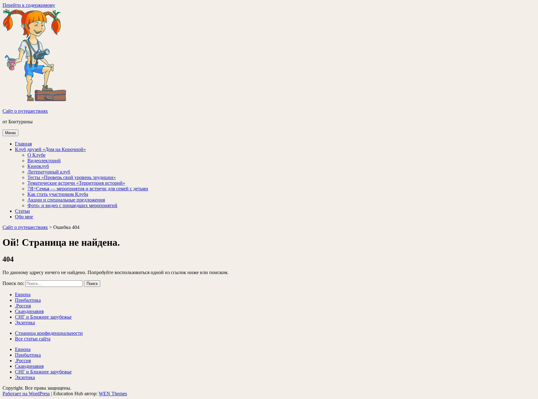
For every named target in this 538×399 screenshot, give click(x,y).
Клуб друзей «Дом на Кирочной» (50, 149)
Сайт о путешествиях (25, 111)
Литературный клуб (48, 171)
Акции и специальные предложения (66, 199)
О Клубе (36, 155)
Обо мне (24, 216)
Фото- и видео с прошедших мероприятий (72, 205)
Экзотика (25, 322)
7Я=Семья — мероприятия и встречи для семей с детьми (87, 188)
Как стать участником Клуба (57, 194)
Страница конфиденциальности (49, 333)
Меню (10, 133)
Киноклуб (38, 166)
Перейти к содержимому (28, 5)
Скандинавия (29, 311)
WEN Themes (113, 393)
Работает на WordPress (26, 393)
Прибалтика (28, 300)
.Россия (23, 305)
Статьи (22, 211)
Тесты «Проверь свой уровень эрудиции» (71, 177)
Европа (23, 294)
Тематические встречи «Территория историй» (76, 183)
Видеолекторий (44, 160)
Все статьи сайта (32, 338)
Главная (23, 143)
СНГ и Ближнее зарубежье (43, 317)
